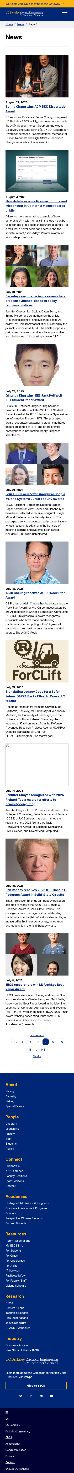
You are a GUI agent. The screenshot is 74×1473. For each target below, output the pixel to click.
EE (7, 1412)
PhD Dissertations (17, 1318)
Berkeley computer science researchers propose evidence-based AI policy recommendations (36, 300)
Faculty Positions (16, 1176)
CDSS (9, 1437)
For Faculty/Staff (16, 1280)
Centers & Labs (15, 1308)
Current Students (16, 1223)
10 (61, 1041)
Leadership (12, 1128)
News (20, 24)
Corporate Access (17, 1345)
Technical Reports (17, 1313)
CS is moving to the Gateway (42, 4)
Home (9, 24)
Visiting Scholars (16, 1285)
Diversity (11, 1096)
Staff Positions (15, 1181)
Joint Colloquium (16, 1323)
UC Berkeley (13, 1424)
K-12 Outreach (14, 1171)
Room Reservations (18, 1240)
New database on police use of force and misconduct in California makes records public (36, 205)
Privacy (10, 1456)
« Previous (38, 1035)
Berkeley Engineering (18, 1431)
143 (43, 1049)
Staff (9, 1138)
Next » (38, 1056)
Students (11, 1143)
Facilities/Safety (16, 1275)
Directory (11, 1123)
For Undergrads (15, 1260)
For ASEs (11, 1265)
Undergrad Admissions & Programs (27, 1203)
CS (7, 1418)
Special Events (15, 1106)
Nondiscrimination (16, 1449)
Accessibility (13, 1443)
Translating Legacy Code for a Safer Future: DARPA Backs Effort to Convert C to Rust (35, 696)
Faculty (10, 1133)
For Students (14, 1250)
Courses (11, 1213)
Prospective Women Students (24, 1218)
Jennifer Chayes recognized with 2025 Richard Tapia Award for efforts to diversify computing (35, 799)
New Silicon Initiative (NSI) (22, 1350)
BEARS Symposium (18, 1328)
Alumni (10, 1148)
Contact (10, 1186)
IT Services (13, 1270)
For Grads (12, 1255)
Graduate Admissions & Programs (26, 1208)
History (10, 1091)
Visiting (10, 1101)
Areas (9, 1303)
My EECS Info (14, 1245)
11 (30, 1049)
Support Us (13, 1166)
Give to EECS (36, 1385)
